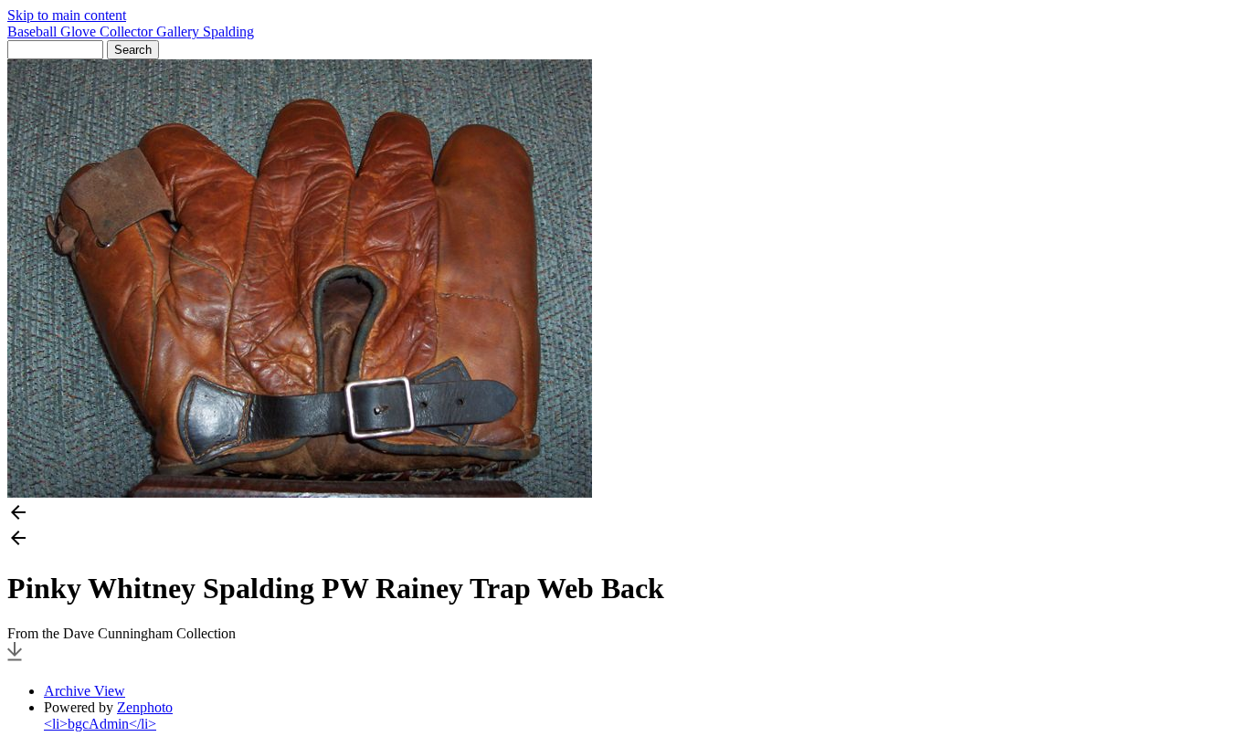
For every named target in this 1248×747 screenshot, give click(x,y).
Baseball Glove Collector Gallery (105, 31)
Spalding (228, 31)
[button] (624, 514)
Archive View (84, 691)
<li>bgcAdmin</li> (100, 723)
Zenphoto (145, 707)
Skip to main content (66, 15)
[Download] (14, 660)
